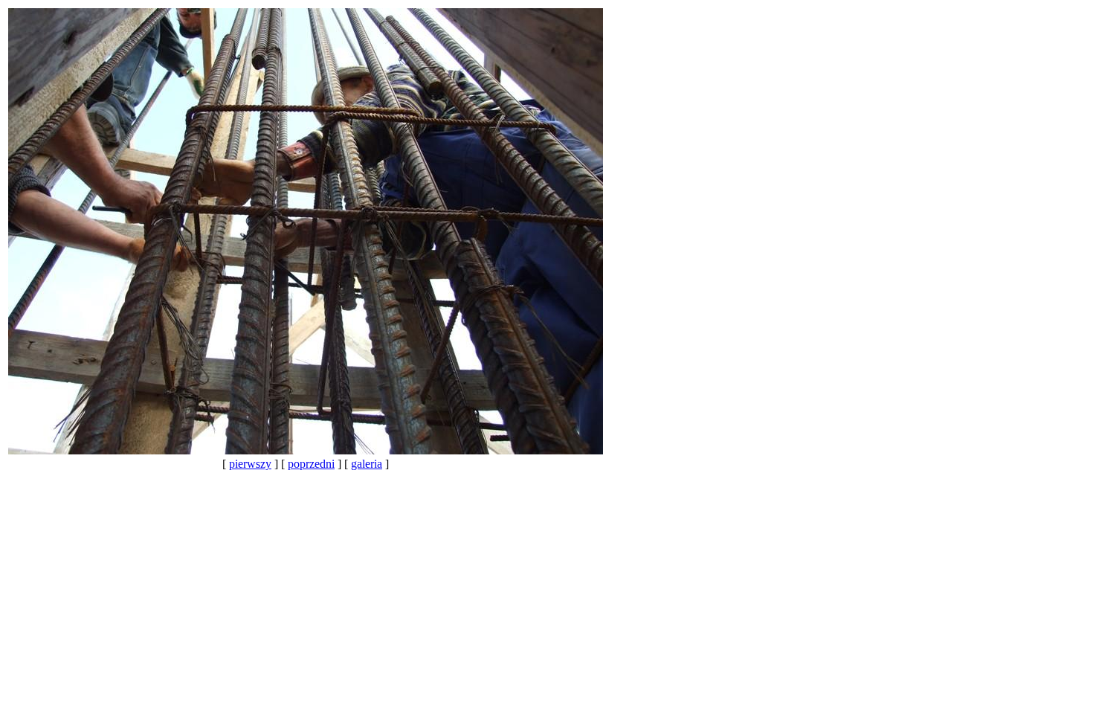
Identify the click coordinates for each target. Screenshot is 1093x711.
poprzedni (311, 463)
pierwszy (250, 463)
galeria (366, 463)
